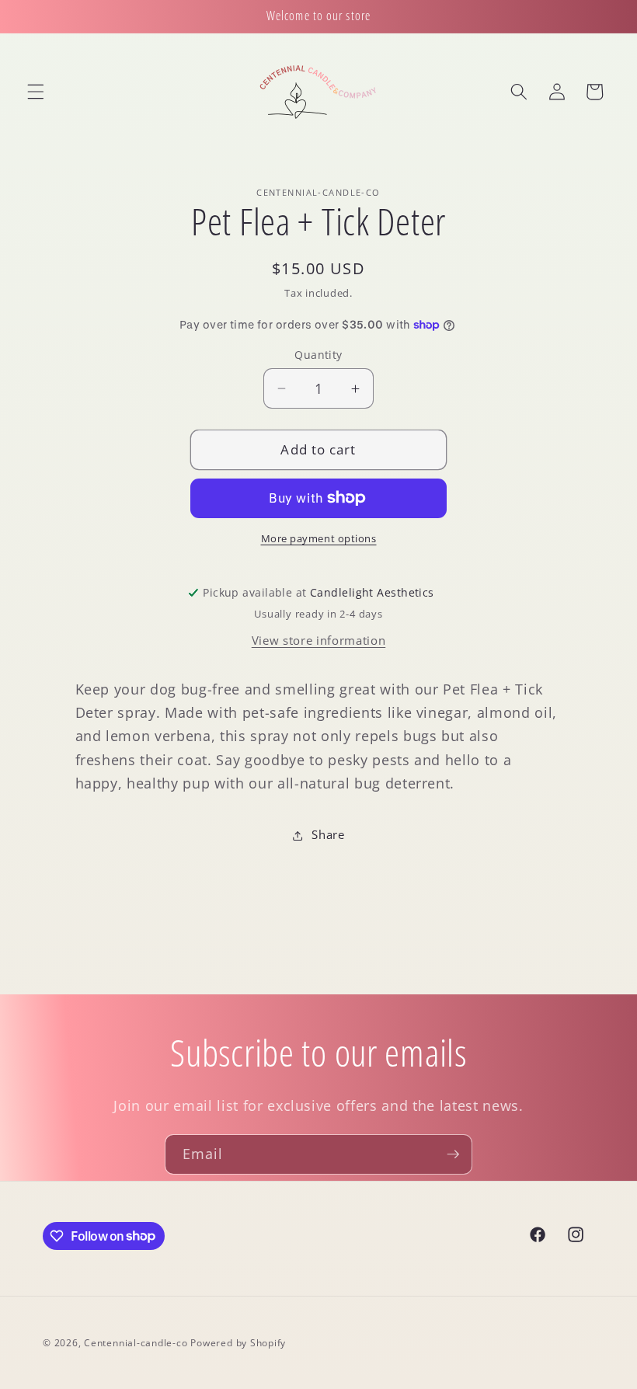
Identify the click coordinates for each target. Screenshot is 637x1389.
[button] (35, 91)
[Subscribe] (453, 1154)
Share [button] (328, 835)
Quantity (318, 354)
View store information (319, 640)
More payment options (319, 538)
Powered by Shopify (238, 1342)
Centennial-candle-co (135, 1342)
